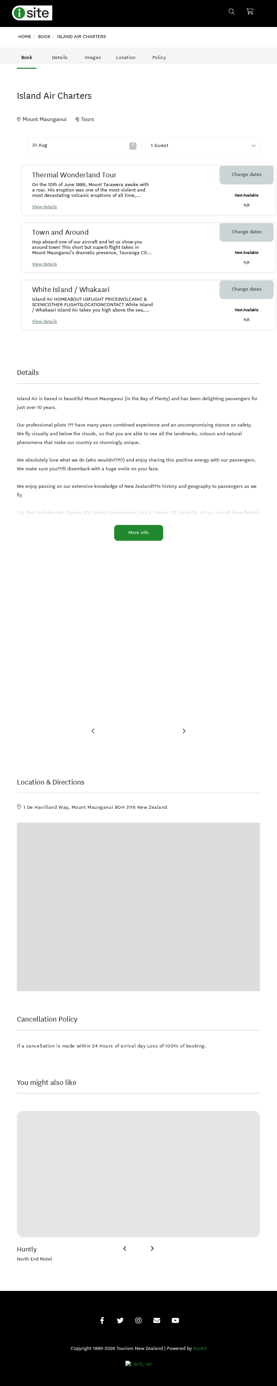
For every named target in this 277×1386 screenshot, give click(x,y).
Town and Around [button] (60, 232)
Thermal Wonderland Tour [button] (74, 175)
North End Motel (34, 1259)
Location (125, 57)
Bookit (200, 1348)
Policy (159, 57)
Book (26, 57)
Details (60, 57)
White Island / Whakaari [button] (70, 289)
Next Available (246, 195)
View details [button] (44, 207)
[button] (203, 145)
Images (93, 57)
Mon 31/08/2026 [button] (51, 145)
